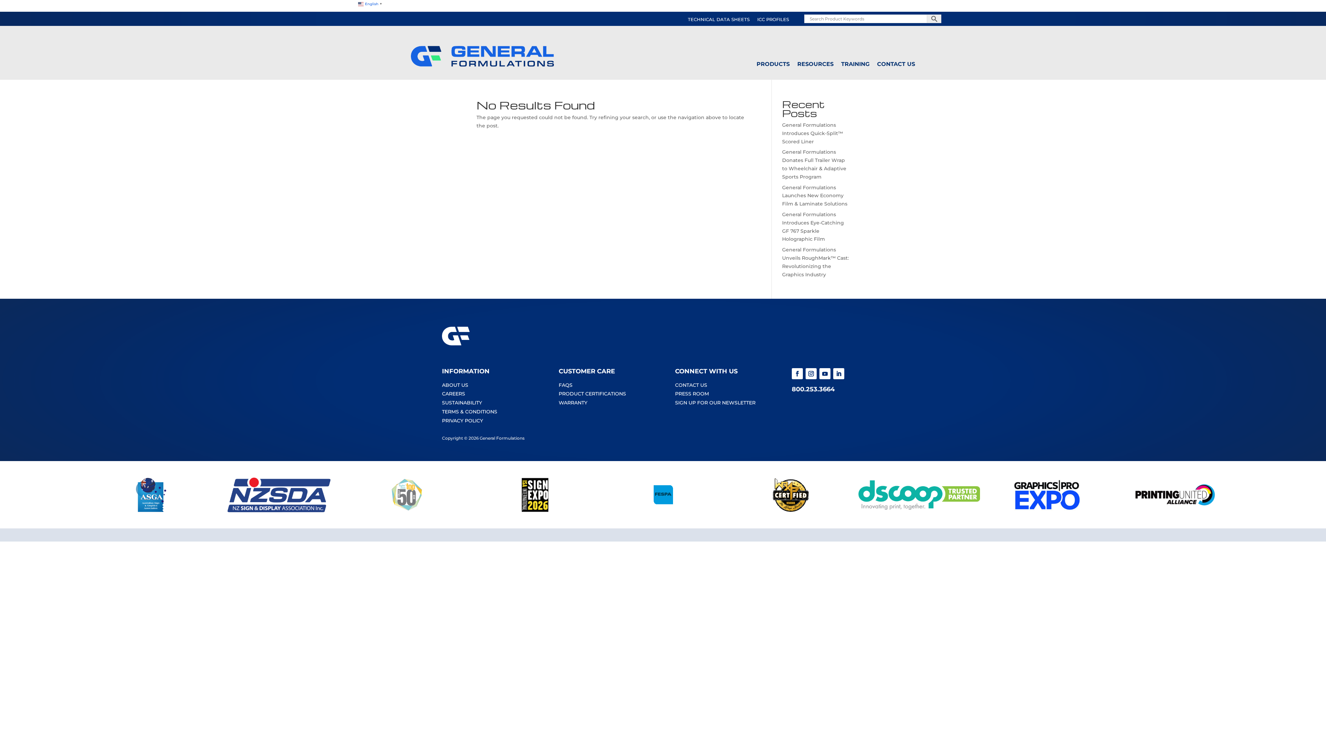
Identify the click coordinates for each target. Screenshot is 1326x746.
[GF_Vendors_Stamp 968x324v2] (791, 510)
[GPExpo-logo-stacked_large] (1047, 510)
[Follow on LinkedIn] (838, 373)
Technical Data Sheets (719, 19)
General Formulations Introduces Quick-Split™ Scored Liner (812, 133)
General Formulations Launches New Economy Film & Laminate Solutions (814, 195)
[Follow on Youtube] (824, 373)
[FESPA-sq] (663, 510)
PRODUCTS (773, 64)
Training (855, 64)
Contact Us (896, 64)
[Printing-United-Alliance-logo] (1175, 510)
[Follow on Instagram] (811, 373)
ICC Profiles (773, 19)
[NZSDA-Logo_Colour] (279, 510)
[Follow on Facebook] (797, 373)
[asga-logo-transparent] (151, 510)
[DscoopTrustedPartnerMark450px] (919, 510)
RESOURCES (815, 64)
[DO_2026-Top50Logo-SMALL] (407, 510)
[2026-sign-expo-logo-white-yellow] (535, 510)
